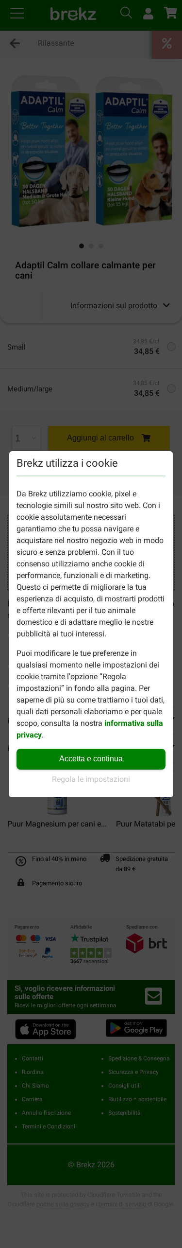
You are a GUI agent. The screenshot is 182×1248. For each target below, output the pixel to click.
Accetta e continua (91, 759)
